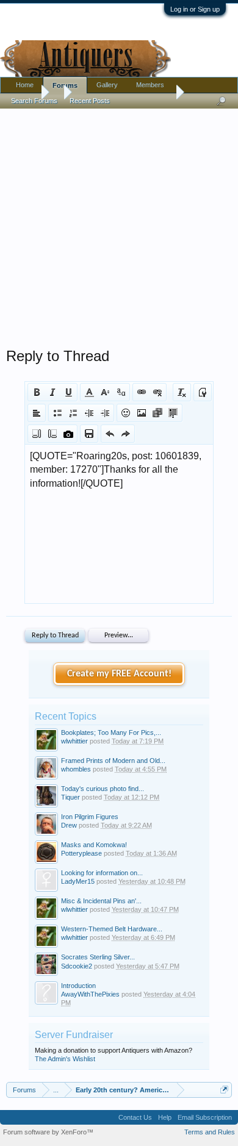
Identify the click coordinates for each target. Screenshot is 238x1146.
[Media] (157, 413)
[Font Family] (121, 392)
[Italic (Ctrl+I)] (52, 392)
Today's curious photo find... (102, 788)
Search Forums (34, 100)
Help (164, 1117)
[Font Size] (105, 392)
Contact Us (135, 1117)
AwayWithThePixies (90, 994)
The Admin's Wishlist (65, 1058)
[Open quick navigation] (224, 1090)
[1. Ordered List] (73, 413)
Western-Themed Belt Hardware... (111, 929)
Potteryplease (81, 853)
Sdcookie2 (76, 966)
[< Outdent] (89, 413)
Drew (69, 825)
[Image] (141, 413)
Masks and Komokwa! (94, 844)
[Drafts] (89, 433)
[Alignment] (36, 413)
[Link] (141, 392)
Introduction (78, 985)
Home (25, 84)
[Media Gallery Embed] (68, 433)
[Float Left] (36, 433)
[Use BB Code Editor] (202, 392)
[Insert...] (173, 413)
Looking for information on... (102, 872)
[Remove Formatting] (182, 392)
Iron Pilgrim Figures (89, 816)
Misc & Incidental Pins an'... (101, 900)
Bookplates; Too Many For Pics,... (111, 732)
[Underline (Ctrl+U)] (68, 392)
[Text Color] (89, 392)
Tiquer (70, 797)
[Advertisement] (119, 225)
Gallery (107, 84)
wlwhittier (74, 741)
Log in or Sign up (195, 9)
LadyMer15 (78, 881)
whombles (76, 769)
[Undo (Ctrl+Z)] (110, 433)
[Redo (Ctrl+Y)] (125, 433)
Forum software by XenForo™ (48, 1132)
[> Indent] (105, 413)
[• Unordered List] (57, 413)
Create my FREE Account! (119, 674)
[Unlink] (157, 392)
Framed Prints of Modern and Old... (113, 760)
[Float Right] (52, 433)
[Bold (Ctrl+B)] (36, 392)
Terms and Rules (209, 1132)
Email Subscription (205, 1117)
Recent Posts (90, 100)
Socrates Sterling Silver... (98, 957)
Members (150, 84)
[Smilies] (125, 413)
